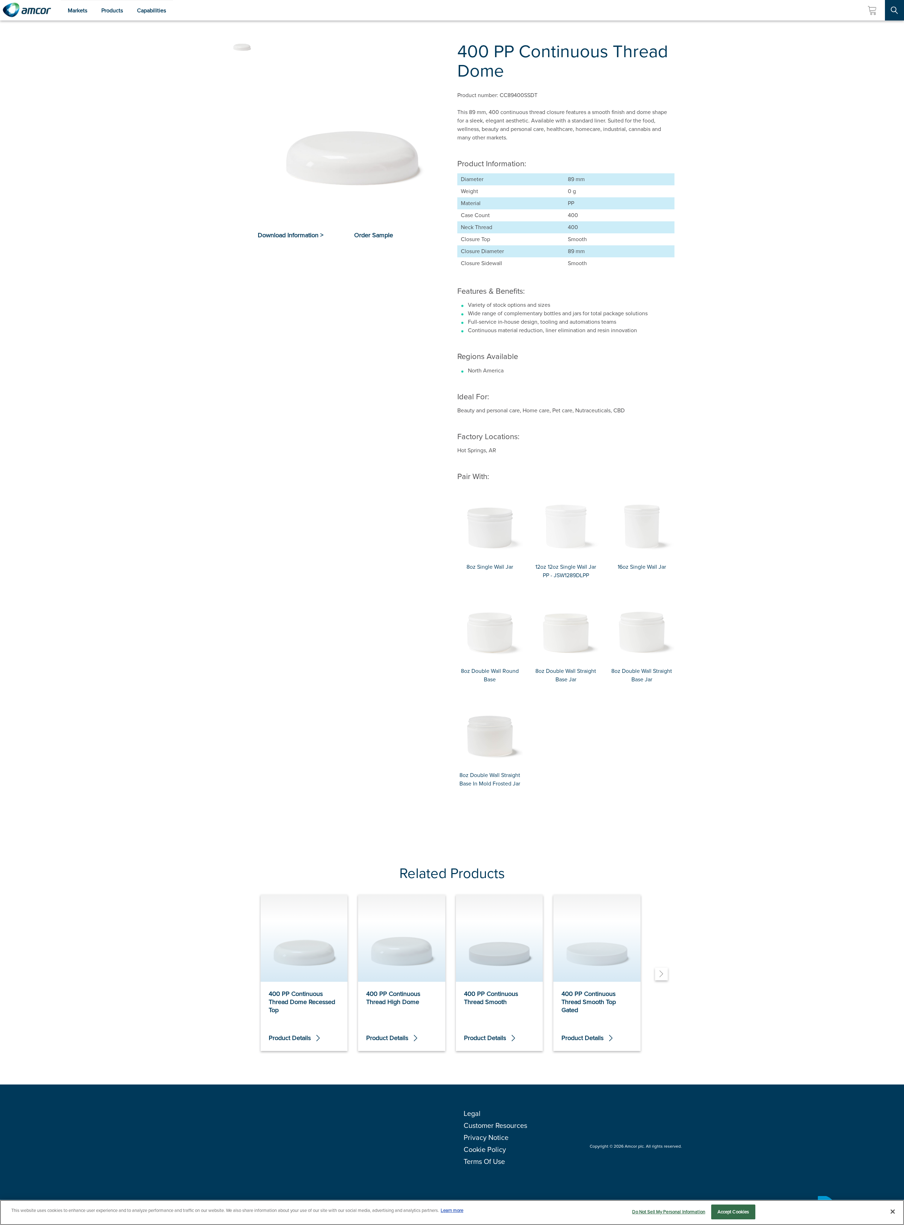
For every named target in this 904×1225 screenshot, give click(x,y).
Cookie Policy (485, 1149)
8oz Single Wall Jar (489, 567)
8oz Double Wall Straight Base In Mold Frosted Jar (489, 779)
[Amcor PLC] (26, 10)
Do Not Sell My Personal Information (668, 1211)
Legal (472, 1113)
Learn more (452, 1210)
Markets (77, 10)
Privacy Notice (486, 1137)
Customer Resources (495, 1125)
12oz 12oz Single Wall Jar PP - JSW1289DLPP (565, 571)
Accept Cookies (733, 1211)
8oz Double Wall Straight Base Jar (565, 675)
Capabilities (151, 10)
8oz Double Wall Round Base (490, 675)
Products (112, 10)
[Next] (661, 974)
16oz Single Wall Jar (642, 567)
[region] (452, 1212)
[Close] (892, 1211)
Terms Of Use (484, 1161)
